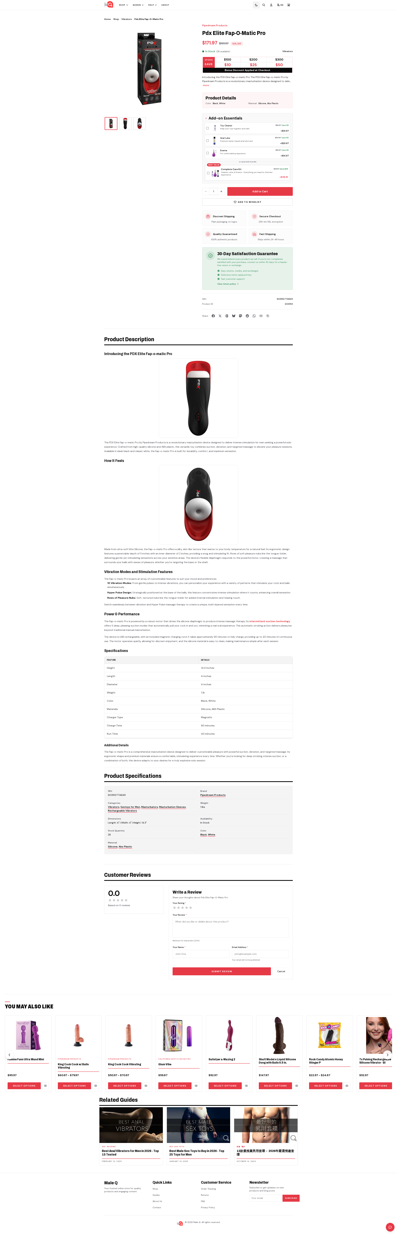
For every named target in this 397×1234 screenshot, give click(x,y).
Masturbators (149, 807)
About (165, 5)
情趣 (238, 1147)
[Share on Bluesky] (233, 316)
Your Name (179, 947)
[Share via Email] (261, 316)
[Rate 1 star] (174, 908)
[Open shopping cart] (288, 5)
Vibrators (126, 19)
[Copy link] (268, 316)
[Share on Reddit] (247, 316)
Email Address (240, 947)
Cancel (281, 971)
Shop (122, 5)
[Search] (263, 5)
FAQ (203, 1201)
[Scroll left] (9, 1054)
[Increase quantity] (221, 191)
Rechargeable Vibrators (122, 810)
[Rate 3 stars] (182, 908)
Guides (137, 5)
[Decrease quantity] (205, 191)
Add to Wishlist (249, 202)
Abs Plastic (125, 846)
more (206, 85)
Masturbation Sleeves (172, 807)
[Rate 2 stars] (178, 908)
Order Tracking (208, 1188)
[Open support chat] (390, 1227)
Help (151, 5)
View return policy (226, 283)
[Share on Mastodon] (240, 316)
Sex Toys (179, 1147)
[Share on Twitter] (220, 316)
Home (107, 19)
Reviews (111, 1147)
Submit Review (222, 971)
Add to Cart (260, 191)
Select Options (24, 1085)
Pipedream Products (214, 25)
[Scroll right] (387, 1054)
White (211, 834)
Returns (205, 1195)
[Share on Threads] (227, 316)
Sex (104, 1147)
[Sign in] (271, 5)
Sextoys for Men (130, 807)
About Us (157, 1201)
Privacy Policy (208, 1207)
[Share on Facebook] (213, 316)
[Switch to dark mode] (256, 5)
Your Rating (179, 903)
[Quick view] (45, 1085)
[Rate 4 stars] (186, 908)
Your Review (180, 914)
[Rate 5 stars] (190, 908)
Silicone (113, 846)
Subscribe (291, 1198)
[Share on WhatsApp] (254, 316)
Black (203, 834)
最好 (243, 1147)
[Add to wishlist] (47, 1051)
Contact (157, 1207)
